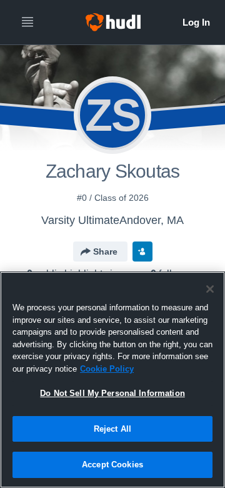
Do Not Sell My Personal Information (112, 393)
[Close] (210, 289)
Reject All (112, 429)
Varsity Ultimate (80, 220)
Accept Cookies (112, 464)
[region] (112, 380)
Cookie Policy (107, 369)
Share (105, 252)
